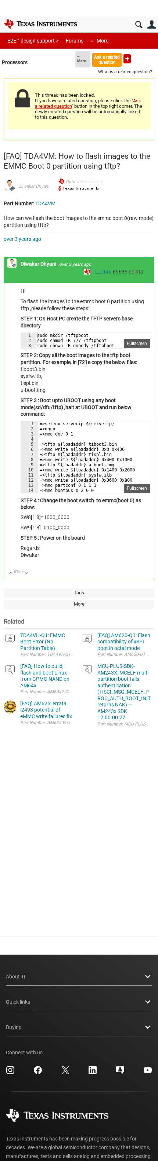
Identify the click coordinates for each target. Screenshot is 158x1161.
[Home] (40, 24)
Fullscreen (137, 343)
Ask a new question (127, 58)
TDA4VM (45, 203)
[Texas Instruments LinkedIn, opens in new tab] (92, 1073)
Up (11, 573)
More (102, 41)
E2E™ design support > (32, 41)
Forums (74, 41)
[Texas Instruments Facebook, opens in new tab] (37, 1073)
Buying (14, 1027)
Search (138, 24)
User (151, 24)
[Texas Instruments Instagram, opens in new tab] (10, 1073)
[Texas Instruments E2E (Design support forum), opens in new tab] (120, 1073)
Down (27, 573)
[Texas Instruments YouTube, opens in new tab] (147, 1073)
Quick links (18, 1002)
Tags (79, 592)
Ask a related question (107, 60)
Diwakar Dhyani (34, 186)
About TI (15, 977)
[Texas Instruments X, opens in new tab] (65, 1073)
